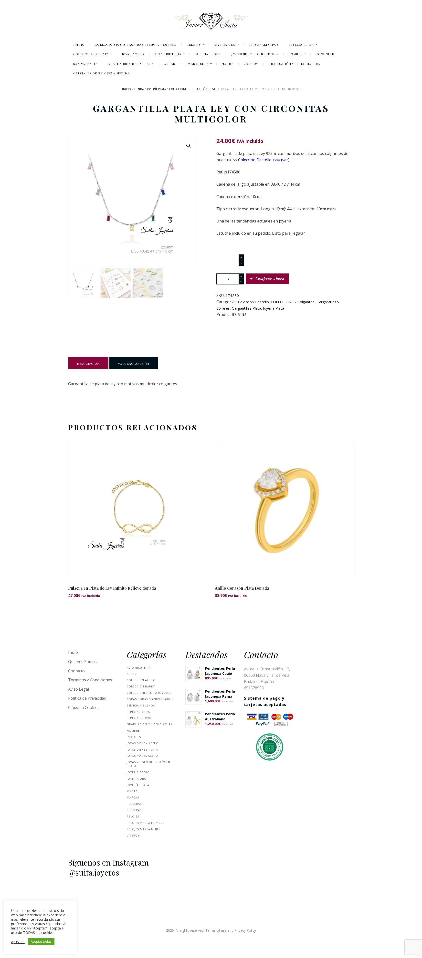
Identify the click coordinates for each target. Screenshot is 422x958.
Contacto (76, 671)
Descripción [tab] (88, 363)
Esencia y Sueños (141, 705)
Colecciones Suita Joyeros (149, 693)
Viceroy (133, 835)
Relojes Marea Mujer (144, 829)
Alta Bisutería (139, 667)
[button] (188, 145)
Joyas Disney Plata (142, 749)
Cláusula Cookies (83, 707)
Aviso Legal (78, 689)
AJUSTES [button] (18, 941)
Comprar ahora (270, 278)
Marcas (133, 797)
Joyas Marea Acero (142, 755)
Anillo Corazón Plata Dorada (242, 588)
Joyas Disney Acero (142, 743)
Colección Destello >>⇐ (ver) (263, 159)
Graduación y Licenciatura (149, 724)
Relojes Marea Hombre (145, 823)
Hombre (133, 730)
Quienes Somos (82, 661)
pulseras (134, 804)
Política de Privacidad (87, 698)
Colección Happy (141, 686)
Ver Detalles (138, 504)
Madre (132, 791)
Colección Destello (206, 89)
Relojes (133, 816)
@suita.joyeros (93, 872)
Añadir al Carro (138, 515)
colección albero (142, 680)
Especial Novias (140, 718)
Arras (131, 674)
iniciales (134, 737)
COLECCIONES (179, 89)
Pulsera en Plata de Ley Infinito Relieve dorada (112, 588)
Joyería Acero (138, 772)
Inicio (126, 89)
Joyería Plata (156, 89)
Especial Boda (138, 712)
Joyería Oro (137, 778)
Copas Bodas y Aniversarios (150, 699)
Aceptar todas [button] (41, 941)
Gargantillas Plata (246, 308)
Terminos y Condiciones (90, 680)
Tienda (139, 89)
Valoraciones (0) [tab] (133, 363)
